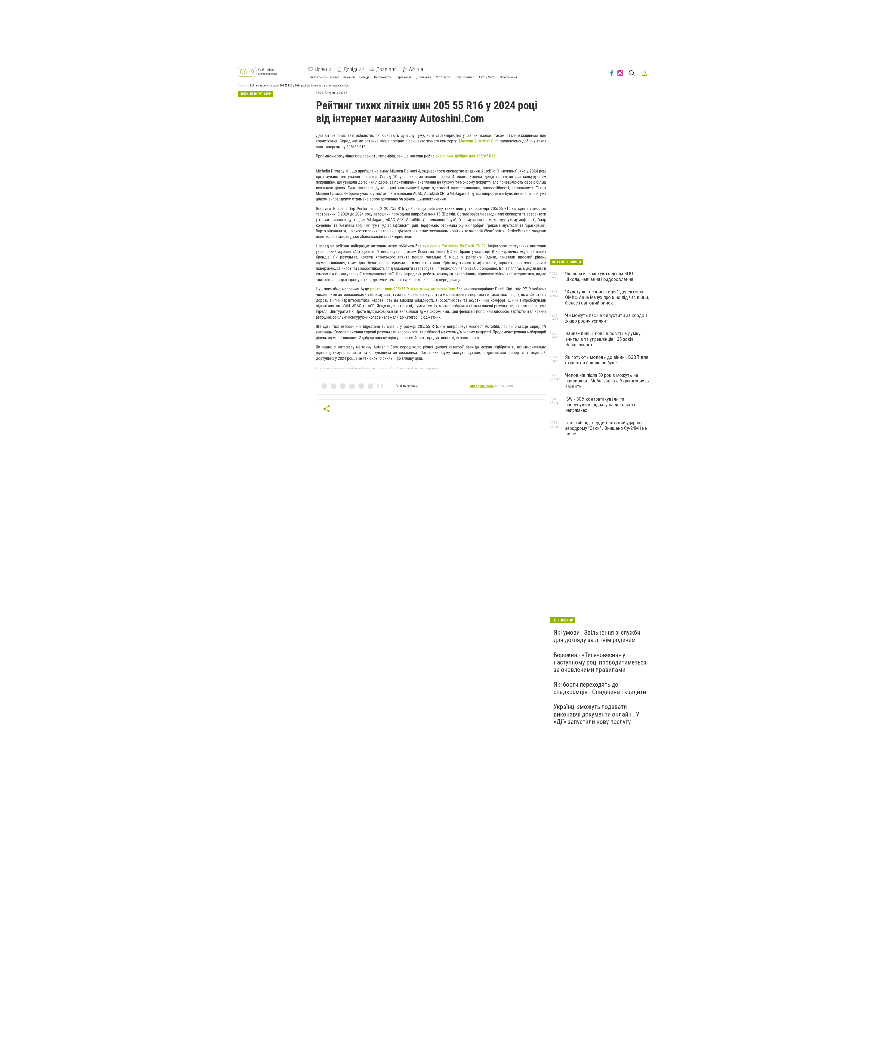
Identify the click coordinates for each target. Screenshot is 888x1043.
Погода (364, 77)
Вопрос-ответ (464, 77)
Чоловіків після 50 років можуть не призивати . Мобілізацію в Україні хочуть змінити (607, 380)
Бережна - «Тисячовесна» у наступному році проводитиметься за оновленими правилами (600, 662)
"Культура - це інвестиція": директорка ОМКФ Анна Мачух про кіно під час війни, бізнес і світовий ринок (607, 297)
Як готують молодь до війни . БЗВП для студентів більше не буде (606, 360)
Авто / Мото (486, 77)
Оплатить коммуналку (323, 77)
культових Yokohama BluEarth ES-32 (454, 245)
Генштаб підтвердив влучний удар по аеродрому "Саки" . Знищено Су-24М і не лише (606, 428)
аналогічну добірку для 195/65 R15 (465, 156)
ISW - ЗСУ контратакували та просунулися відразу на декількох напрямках (600, 404)
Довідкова (423, 77)
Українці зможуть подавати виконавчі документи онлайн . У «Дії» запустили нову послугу (596, 714)
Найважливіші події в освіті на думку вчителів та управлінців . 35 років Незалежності (603, 339)
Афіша (416, 69)
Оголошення (508, 77)
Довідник (353, 69)
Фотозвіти (443, 77)
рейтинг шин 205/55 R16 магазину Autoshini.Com (412, 288)
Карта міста (404, 77)
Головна (242, 85)
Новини (323, 69)
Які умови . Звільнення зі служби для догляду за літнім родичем (597, 636)
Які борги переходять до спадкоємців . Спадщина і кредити (600, 688)
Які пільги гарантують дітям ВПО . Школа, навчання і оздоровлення (600, 276)
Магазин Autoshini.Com (479, 140)
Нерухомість (382, 77)
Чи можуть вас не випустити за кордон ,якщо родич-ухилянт (606, 318)
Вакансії (349, 77)
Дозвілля (386, 69)
